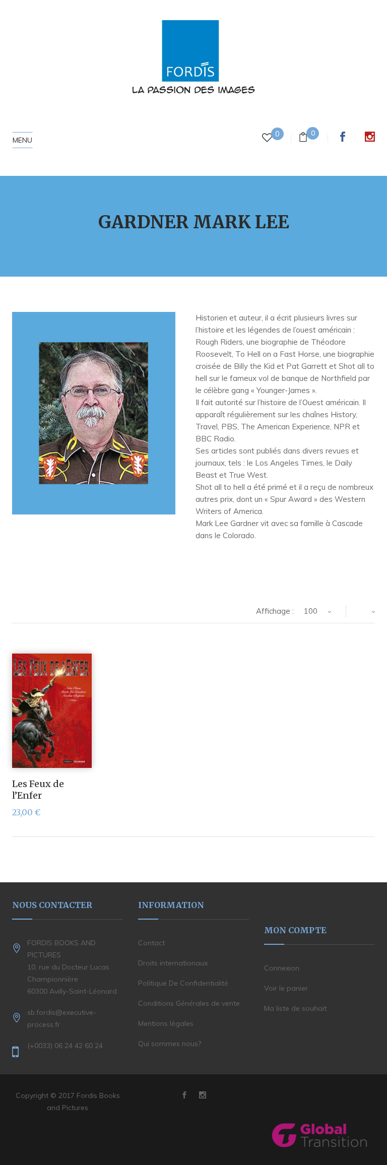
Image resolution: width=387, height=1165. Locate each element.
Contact (151, 942)
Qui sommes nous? (169, 1043)
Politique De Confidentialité (183, 983)
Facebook (343, 137)
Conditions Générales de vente (189, 1003)
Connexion (281, 968)
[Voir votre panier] (303, 138)
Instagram (370, 137)
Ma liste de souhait (295, 1008)
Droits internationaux (173, 962)
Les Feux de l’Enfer (38, 789)
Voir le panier (286, 988)
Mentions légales (166, 1023)
